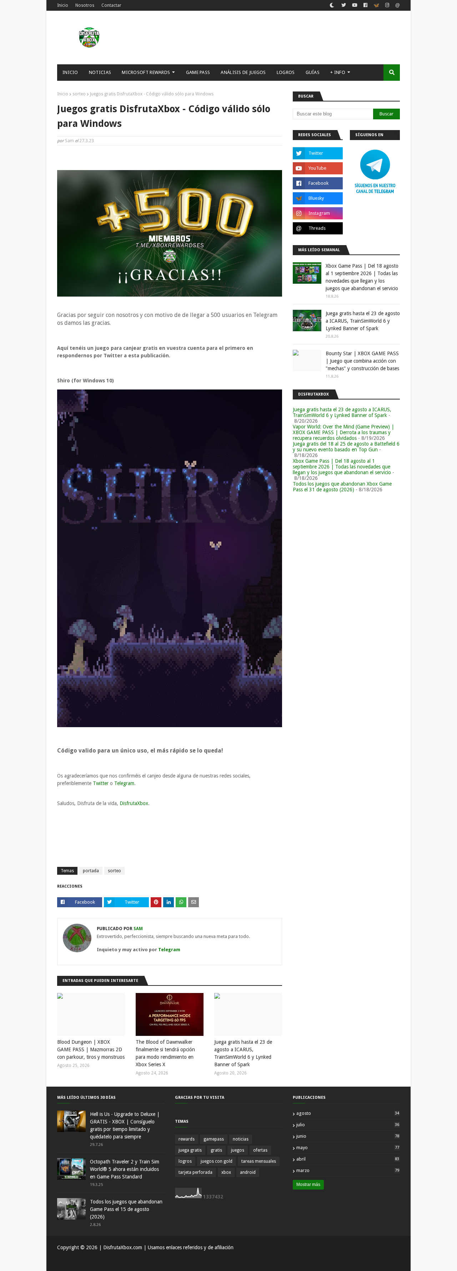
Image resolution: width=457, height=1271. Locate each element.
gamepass (214, 1139)
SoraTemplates (94, 1261)
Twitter (101, 783)
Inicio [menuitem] (70, 72)
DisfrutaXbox (134, 803)
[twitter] (344, 5)
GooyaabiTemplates (162, 1261)
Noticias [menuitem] (100, 72)
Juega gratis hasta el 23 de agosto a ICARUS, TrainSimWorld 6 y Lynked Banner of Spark (243, 1053)
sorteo (79, 93)
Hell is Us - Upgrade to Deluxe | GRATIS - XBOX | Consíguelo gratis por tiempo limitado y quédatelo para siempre (125, 1125)
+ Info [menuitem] (337, 72)
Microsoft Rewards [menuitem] (146, 72)
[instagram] (387, 5)
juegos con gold (216, 1161)
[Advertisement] (270, 37)
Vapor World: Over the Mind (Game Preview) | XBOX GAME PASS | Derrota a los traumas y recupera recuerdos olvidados (343, 432)
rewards (187, 1139)
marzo (347, 1170)
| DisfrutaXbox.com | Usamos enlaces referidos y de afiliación (165, 1247)
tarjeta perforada (195, 1172)
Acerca (368, 1261)
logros (185, 1161)
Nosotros (84, 5)
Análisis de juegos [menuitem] (243, 72)
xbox (226, 1172)
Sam (69, 140)
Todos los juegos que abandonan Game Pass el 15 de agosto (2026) (126, 1209)
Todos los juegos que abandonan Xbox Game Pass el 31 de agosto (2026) (342, 486)
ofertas (260, 1150)
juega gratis (190, 1150)
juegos (237, 1150)
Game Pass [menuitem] (198, 72)
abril (347, 1159)
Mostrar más (308, 1184)
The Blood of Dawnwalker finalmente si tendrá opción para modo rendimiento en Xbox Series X (165, 1053)
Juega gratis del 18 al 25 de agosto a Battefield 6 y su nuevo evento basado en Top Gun (346, 446)
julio (347, 1124)
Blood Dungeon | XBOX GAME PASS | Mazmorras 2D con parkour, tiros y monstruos (91, 1049)
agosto (347, 1113)
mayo (347, 1147)
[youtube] (354, 5)
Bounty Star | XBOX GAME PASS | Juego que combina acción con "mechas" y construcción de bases (362, 361)
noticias (240, 1139)
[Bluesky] (376, 6)
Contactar (111, 5)
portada (91, 870)
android (248, 1172)
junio (347, 1136)
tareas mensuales (258, 1161)
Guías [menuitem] (313, 72)
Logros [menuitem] (286, 72)
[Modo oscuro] (332, 5)
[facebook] (365, 5)
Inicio (62, 5)
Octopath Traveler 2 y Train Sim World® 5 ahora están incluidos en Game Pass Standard (124, 1169)
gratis (216, 1150)
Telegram (124, 783)
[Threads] (396, 6)
